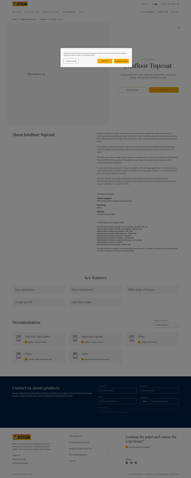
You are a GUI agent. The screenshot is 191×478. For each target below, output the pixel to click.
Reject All (105, 61)
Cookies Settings (71, 61)
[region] (96, 57)
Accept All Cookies (121, 61)
